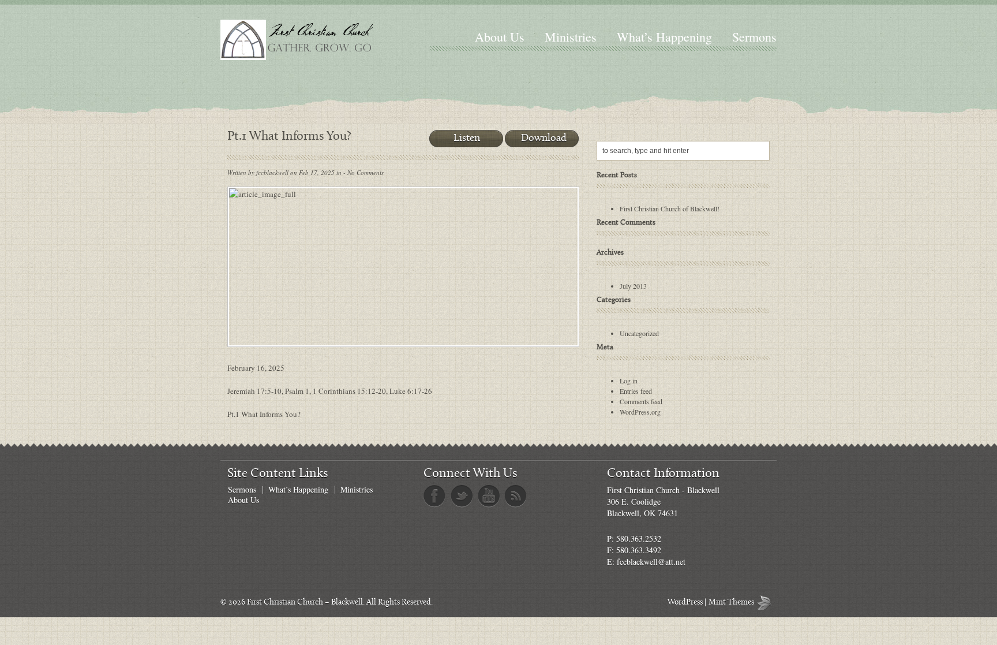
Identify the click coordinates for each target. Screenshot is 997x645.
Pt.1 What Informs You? (264, 414)
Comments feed (641, 401)
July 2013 (633, 285)
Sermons (754, 36)
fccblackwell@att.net (651, 561)
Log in (629, 380)
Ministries (571, 36)
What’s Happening (664, 36)
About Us (499, 36)
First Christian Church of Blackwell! (669, 208)
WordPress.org (640, 411)
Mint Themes (767, 602)
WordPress (685, 602)
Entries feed (636, 391)
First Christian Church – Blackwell (305, 602)
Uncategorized (639, 333)
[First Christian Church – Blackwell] (319, 40)
